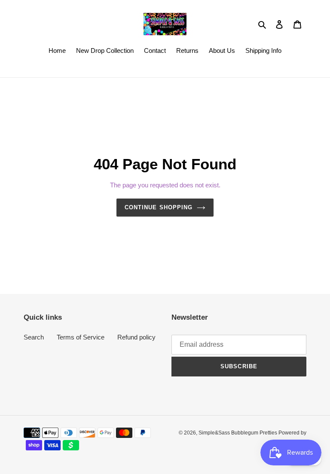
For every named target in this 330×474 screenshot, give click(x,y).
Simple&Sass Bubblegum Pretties (238, 433)
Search (34, 337)
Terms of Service (80, 337)
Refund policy (136, 337)
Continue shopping (158, 207)
